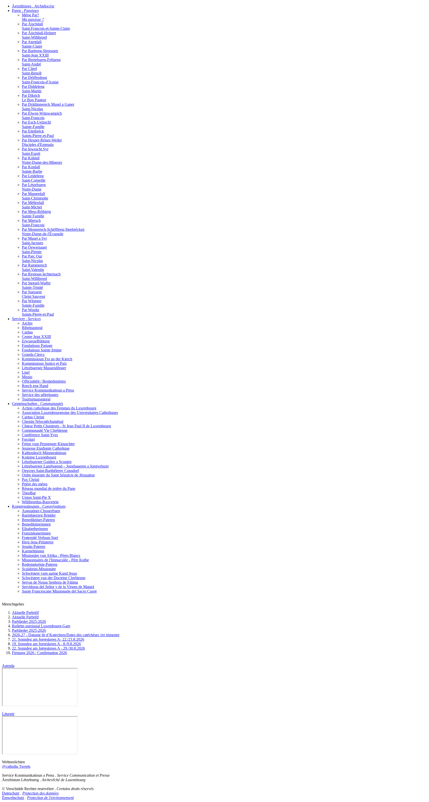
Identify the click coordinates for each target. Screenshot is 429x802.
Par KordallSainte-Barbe (32, 169)
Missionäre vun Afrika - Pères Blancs (51, 555)
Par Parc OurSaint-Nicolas (32, 258)
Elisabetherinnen (35, 529)
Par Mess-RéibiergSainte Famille (36, 213)
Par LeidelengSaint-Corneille (33, 178)
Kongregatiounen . (39, 506)
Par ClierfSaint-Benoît (31, 71)
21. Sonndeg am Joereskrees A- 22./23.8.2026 (48, 639)
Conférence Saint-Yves (40, 435)
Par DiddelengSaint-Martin (33, 88)
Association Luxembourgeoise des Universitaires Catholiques (70, 412)
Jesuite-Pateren (33, 546)
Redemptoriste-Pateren (39, 564)
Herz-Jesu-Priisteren (37, 542)
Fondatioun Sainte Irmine (42, 350)
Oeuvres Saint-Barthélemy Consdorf (50, 470)
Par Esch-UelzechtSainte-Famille (36, 124)
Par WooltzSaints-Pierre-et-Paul (38, 312)
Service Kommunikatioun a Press (48, 390)
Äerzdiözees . (33, 6)
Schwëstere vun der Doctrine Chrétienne (53, 578)
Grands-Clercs (33, 354)
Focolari (28, 439)
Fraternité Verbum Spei (40, 537)
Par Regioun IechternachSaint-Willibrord (41, 276)
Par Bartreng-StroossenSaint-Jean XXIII (40, 53)
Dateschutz (10, 793)
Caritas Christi (33, 417)
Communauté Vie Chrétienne (45, 430)
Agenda (8, 666)
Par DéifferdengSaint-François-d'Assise (40, 79)
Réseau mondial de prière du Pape (48, 488)
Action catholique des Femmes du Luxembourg (59, 408)
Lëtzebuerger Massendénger (44, 368)
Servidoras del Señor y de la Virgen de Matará (58, 587)
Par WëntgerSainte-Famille (33, 303)
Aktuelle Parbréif (25, 612)
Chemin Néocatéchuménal (42, 421)
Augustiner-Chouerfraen (41, 511)
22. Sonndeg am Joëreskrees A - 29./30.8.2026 (48, 648)
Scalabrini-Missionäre (39, 569)
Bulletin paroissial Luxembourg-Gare (41, 626)
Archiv (27, 323)
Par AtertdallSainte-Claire (32, 44)
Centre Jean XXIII (36, 336)
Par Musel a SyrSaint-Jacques (34, 240)
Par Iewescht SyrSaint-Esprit (35, 151)
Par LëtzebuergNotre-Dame (34, 187)
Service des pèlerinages (40, 395)
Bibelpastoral (32, 328)
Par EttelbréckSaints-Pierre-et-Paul (38, 133)
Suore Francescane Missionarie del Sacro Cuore (59, 591)
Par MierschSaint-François (33, 222)
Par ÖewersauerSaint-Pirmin (34, 249)
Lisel (26, 372)
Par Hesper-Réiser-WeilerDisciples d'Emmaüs (42, 142)
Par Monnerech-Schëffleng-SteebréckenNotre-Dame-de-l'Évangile (53, 231)
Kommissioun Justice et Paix (44, 363)
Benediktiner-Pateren (38, 520)
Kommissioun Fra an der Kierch (47, 359)
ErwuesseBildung (36, 341)
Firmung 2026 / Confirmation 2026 (39, 653)
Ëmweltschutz (13, 798)
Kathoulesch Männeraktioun (44, 453)
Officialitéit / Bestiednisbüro (44, 381)
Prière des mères (34, 484)
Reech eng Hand (35, 386)
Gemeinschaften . (37, 403)
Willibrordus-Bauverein (40, 502)
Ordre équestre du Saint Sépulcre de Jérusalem (58, 475)
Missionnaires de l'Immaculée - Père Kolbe (55, 560)
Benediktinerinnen (36, 524)
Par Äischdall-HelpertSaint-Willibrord (39, 35)
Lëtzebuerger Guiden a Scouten (47, 462)
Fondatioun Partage (37, 345)
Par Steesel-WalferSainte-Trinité (36, 285)
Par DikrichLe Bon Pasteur (34, 97)
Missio (27, 377)
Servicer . (26, 319)
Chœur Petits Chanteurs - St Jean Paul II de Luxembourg (66, 426)
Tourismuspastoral (36, 399)
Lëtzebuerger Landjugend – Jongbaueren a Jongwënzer (65, 466)
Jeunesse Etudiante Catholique (46, 448)
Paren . (25, 10)
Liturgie (8, 714)
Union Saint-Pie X (36, 497)
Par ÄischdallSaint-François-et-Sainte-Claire (46, 26)
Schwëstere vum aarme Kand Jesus (49, 573)
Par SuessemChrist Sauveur (33, 294)
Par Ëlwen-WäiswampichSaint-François (42, 115)
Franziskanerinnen (36, 533)
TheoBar (29, 493)
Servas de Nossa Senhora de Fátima (50, 582)
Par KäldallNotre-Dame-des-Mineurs (42, 160)
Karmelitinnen (33, 551)
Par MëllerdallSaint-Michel (33, 204)
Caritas (27, 332)
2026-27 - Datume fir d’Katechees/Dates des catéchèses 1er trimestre (65, 635)
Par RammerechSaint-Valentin (34, 267)
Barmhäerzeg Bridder (39, 515)
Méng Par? (33, 17)
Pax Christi (30, 479)
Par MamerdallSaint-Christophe (35, 196)
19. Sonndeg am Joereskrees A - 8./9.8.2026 (46, 644)
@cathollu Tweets (16, 766)
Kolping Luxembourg (39, 457)
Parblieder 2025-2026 (29, 621)
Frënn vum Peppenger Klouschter (48, 444)
